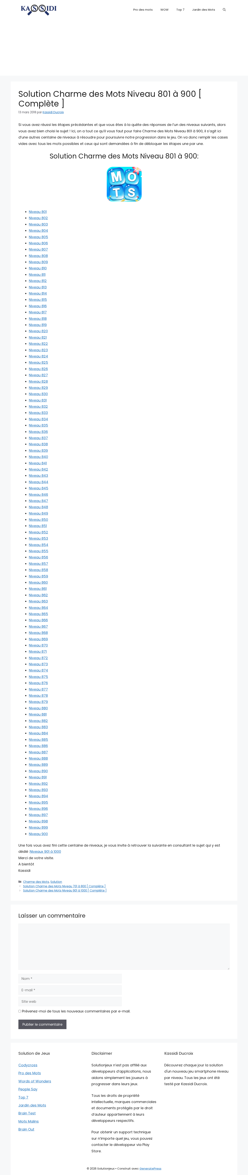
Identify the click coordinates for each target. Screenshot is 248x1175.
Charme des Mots (36, 882)
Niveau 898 (38, 821)
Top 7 (180, 10)
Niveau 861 (38, 588)
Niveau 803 (38, 224)
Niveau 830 (38, 393)
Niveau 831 (38, 400)
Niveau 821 (38, 337)
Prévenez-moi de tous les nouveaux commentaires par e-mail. (76, 1011)
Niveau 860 (38, 582)
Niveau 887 (38, 752)
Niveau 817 (38, 312)
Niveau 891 (38, 777)
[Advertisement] (124, 48)
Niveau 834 (38, 419)
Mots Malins (28, 1121)
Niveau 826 (38, 368)
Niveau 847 (38, 500)
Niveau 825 (38, 362)
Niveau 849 (38, 513)
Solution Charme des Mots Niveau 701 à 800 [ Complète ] (64, 886)
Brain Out (26, 1129)
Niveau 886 (38, 745)
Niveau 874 (38, 670)
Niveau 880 (38, 708)
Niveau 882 (38, 720)
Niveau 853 (38, 538)
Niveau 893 (38, 789)
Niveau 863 (38, 601)
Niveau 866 (38, 620)
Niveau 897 (38, 814)
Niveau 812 (38, 280)
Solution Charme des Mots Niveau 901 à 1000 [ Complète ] (65, 890)
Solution (56, 882)
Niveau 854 (38, 544)
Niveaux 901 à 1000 (45, 851)
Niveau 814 (38, 293)
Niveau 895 (38, 802)
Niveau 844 (38, 482)
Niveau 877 (38, 689)
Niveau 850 (38, 519)
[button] (224, 10)
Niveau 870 (38, 645)
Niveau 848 (38, 507)
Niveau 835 (38, 425)
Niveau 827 (38, 375)
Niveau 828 (38, 381)
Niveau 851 (38, 525)
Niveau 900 (38, 833)
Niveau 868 (38, 632)
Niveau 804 (38, 230)
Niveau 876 (38, 683)
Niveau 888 (38, 758)
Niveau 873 (38, 664)
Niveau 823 (38, 350)
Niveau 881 (38, 714)
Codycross (27, 1065)
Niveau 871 (38, 651)
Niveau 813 (38, 287)
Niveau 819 (38, 324)
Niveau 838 (38, 444)
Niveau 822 (38, 343)
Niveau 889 (38, 764)
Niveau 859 (38, 576)
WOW (164, 10)
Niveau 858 (38, 569)
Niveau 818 (38, 318)
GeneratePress (150, 1168)
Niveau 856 (38, 557)
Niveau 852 (38, 532)
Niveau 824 (38, 356)
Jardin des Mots (203, 10)
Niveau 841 (38, 463)
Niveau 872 (38, 657)
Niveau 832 (38, 406)
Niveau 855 (38, 551)
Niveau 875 (38, 676)
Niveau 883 (38, 727)
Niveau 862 (38, 595)
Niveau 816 (38, 306)
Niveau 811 (37, 274)
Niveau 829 (38, 387)
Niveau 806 (38, 243)
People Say (27, 1089)
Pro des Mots (29, 1073)
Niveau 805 (38, 237)
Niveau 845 (38, 488)
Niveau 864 (38, 607)
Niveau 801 (38, 211)
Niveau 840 (38, 456)
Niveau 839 (38, 450)
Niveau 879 (38, 701)
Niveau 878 (38, 695)
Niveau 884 (38, 733)
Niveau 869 (38, 639)
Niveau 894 (38, 796)
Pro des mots (143, 10)
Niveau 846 (38, 494)
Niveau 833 (38, 412)
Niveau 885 (38, 739)
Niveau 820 (38, 331)
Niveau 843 (38, 475)
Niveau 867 (38, 626)
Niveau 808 (38, 255)
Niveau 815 (38, 299)
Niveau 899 (38, 827)
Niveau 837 (38, 438)
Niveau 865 (38, 613)
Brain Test (27, 1113)
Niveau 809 (38, 262)
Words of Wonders (34, 1081)
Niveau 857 (38, 563)
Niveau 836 (38, 431)
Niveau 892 (38, 783)
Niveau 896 (38, 808)
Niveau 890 (38, 771)
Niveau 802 (38, 218)
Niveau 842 (38, 469)
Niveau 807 (38, 249)
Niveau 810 (38, 268)
